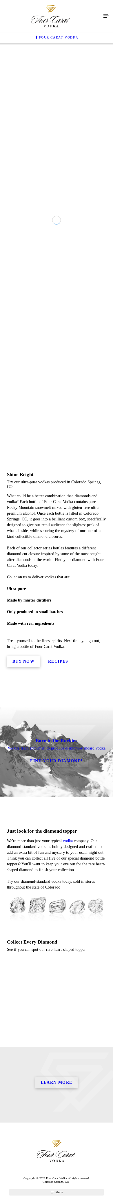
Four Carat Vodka (59, 37)
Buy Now (23, 820)
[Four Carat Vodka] (50, 16)
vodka (68, 1000)
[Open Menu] (106, 16)
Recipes (58, 820)
